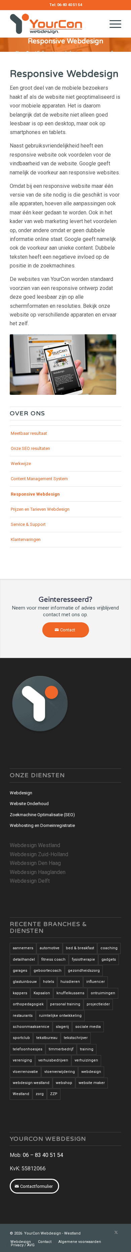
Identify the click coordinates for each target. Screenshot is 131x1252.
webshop (64, 1083)
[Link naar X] (116, 1232)
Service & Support (28, 524)
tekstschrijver (76, 1038)
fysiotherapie (83, 959)
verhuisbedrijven (53, 1060)
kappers (20, 993)
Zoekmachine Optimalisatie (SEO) (42, 814)
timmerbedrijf (61, 1049)
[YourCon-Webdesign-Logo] (54, 23)
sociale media (88, 1027)
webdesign (91, 1072)
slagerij (62, 1027)
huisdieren (70, 981)
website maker (92, 1083)
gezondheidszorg (84, 970)
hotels (48, 981)
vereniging (22, 1060)
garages (20, 970)
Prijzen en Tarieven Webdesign (40, 509)
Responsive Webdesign (35, 494)
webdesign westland (31, 1083)
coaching (109, 948)
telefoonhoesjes (27, 1049)
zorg (40, 1094)
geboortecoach (47, 970)
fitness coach (53, 959)
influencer (95, 981)
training (86, 1049)
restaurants (23, 1015)
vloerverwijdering (59, 1072)
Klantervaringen (26, 539)
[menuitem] (112, 23)
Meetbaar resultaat (29, 433)
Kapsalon (42, 993)
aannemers (23, 948)
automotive (49, 948)
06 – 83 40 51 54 (43, 1155)
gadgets (108, 959)
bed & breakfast (80, 948)
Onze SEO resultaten (30, 448)
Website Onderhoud (29, 803)
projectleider (98, 1004)
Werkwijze (21, 463)
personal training (65, 1004)
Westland (21, 1094)
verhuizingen (86, 1060)
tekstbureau (46, 1038)
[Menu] (112, 23)
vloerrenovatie (25, 1072)
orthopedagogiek (28, 1004)
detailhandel (24, 959)
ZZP (53, 1094)
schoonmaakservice (31, 1027)
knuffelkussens (70, 993)
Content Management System (39, 478)
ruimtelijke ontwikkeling (60, 1015)
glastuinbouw (25, 981)
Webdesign (21, 792)
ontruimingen (103, 993)
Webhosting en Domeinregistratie (42, 825)
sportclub (21, 1038)
